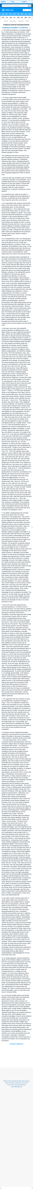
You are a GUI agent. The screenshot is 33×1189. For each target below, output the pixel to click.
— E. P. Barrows (23, 27)
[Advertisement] (16, 1058)
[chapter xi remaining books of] (2, 530)
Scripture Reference (16, 1044)
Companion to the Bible (10, 27)
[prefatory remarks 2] (31, 530)
